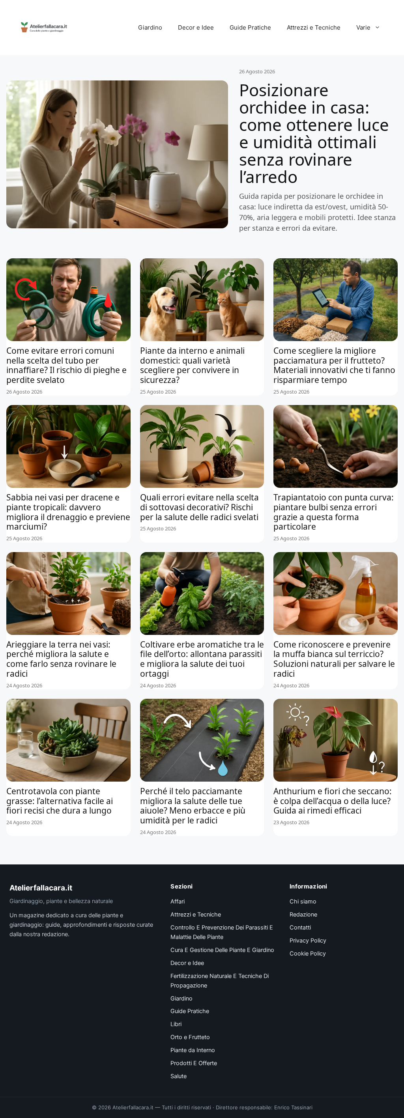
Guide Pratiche (250, 27)
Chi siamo (303, 901)
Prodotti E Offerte (193, 1063)
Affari (177, 901)
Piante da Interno (192, 1050)
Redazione (303, 914)
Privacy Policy (308, 940)
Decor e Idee (196, 27)
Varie (363, 27)
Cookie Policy (308, 953)
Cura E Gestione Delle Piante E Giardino (222, 950)
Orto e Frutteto (190, 1037)
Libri (175, 1024)
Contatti (300, 927)
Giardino (150, 27)
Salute (178, 1076)
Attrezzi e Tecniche (313, 27)
